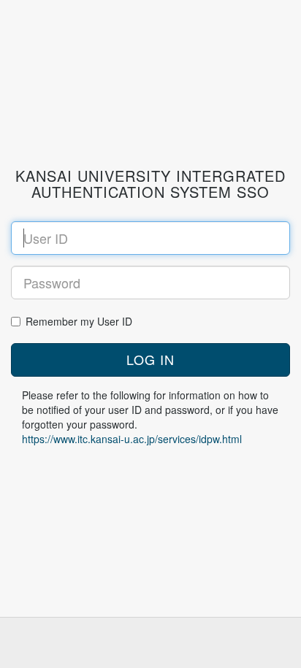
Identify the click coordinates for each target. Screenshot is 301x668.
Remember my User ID (79, 321)
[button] (150, 360)
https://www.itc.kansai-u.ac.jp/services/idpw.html (132, 438)
